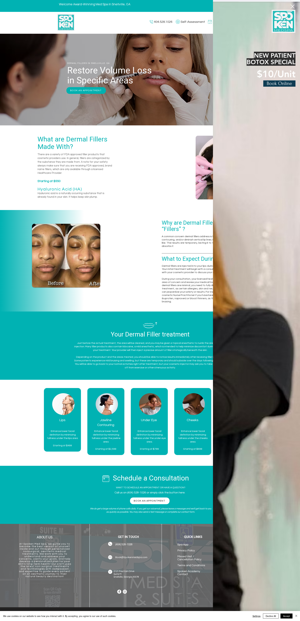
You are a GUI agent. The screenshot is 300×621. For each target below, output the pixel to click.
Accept (286, 616)
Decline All (271, 616)
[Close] (296, 616)
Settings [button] (256, 616)
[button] (292, 6)
